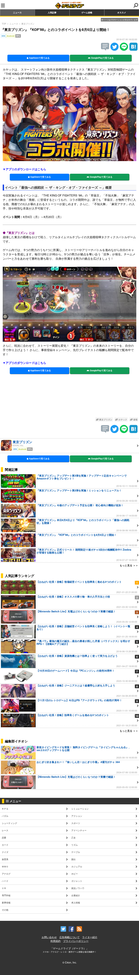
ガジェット (76, 880)
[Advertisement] (69, 397)
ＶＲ (4, 888)
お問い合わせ (49, 937)
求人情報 (75, 902)
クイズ (5, 851)
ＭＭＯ (5, 866)
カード (5, 844)
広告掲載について (69, 937)
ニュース (17, 12)
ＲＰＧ (5, 808)
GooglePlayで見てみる (102, 58)
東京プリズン (27, 23)
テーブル (75, 851)
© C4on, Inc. (69, 962)
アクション (76, 815)
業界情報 (6, 902)
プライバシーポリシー (76, 941)
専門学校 (6, 895)
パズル (5, 815)
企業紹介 (75, 895)
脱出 (73, 859)
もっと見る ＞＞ (129, 565)
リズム (74, 844)
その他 (5, 909)
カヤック (122, 419)
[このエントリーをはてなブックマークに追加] (133, 49)
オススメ (121, 12)
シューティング (9, 823)
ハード (5, 880)
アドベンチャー (79, 830)
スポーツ (75, 823)
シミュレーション (80, 808)
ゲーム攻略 (86, 12)
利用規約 (55, 941)
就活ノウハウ (77, 888)
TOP (4, 23)
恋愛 (4, 837)
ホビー (74, 873)
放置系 (5, 859)
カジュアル (76, 866)
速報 (135, 419)
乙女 (73, 837)
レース (5, 830)
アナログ (6, 873)
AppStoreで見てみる (39, 58)
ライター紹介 (89, 937)
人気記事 (52, 12)
